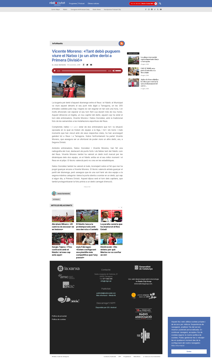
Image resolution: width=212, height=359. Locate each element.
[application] (87, 70)
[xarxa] (68, 268)
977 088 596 (107, 279)
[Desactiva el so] (114, 71)
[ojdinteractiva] (68, 300)
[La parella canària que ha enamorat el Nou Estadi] (111, 216)
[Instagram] (149, 9)
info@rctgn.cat (106, 281)
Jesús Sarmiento (60, 65)
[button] (160, 3)
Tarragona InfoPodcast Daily (80, 9)
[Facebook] (146, 9)
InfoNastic (57, 43)
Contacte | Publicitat (110, 356)
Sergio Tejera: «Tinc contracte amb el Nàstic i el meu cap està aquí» (62, 251)
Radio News (97, 9)
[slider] (118, 71)
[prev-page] (119, 207)
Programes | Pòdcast (76, 3)
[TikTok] (154, 9)
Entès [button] (189, 351)
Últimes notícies (93, 3)
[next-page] (121, 207)
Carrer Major (55, 9)
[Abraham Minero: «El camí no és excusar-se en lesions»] (63, 216)
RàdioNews (137, 356)
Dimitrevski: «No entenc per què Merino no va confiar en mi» (110, 251)
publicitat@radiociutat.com (106, 293)
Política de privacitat (59, 316)
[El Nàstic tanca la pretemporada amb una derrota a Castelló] (87, 216)
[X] (157, 9)
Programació (127, 356)
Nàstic (65, 9)
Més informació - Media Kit (106, 295)
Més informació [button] (177, 345)
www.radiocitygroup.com (143, 284)
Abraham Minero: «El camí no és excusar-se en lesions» (63, 227)
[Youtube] (160, 9)
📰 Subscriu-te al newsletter (151, 356)
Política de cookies (59, 319)
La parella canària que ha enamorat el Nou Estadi (111, 227)
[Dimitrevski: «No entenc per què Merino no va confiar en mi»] (111, 239)
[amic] (68, 276)
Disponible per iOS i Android (106, 307)
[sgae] (68, 285)
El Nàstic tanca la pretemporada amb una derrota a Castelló (87, 227)
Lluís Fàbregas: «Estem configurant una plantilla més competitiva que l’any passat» (87, 252)
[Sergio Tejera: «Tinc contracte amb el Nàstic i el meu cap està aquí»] (63, 239)
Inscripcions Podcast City (112, 9)
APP (119, 356)
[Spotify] (151, 9)
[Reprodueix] (55, 71)
